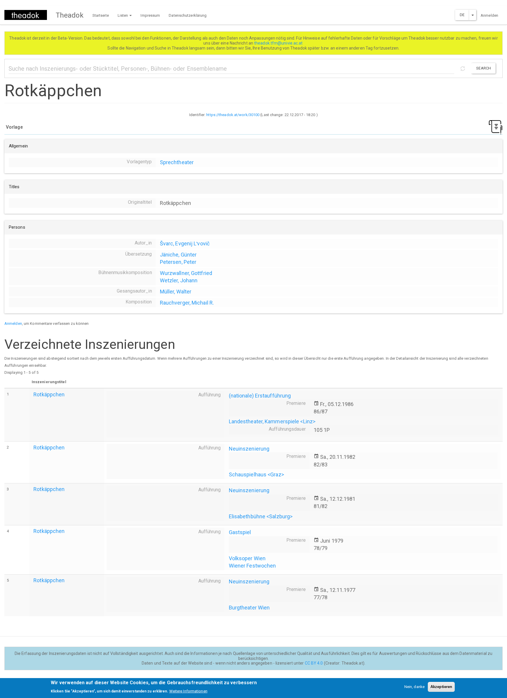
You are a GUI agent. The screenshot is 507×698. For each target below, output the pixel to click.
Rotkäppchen (49, 394)
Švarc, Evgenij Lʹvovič (184, 243)
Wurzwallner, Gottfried (186, 273)
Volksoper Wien (247, 558)
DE (462, 15)
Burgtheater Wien (249, 607)
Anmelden (489, 15)
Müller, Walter (175, 291)
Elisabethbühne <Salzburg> (261, 516)
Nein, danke (414, 687)
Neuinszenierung (249, 449)
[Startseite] (27, 15)
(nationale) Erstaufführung (260, 396)
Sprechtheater (177, 162)
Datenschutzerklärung (188, 15)
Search (483, 68)
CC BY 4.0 (314, 663)
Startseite (100, 15)
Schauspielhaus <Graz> (256, 474)
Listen (123, 15)
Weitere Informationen (188, 691)
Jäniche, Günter (178, 255)
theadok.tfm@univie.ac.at (279, 43)
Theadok (70, 15)
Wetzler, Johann (179, 280)
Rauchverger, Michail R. (187, 303)
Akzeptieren (441, 687)
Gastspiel (240, 532)
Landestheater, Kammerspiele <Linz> (272, 421)
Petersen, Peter (178, 262)
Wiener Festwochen (252, 566)
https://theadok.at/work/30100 (232, 115)
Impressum (150, 15)
